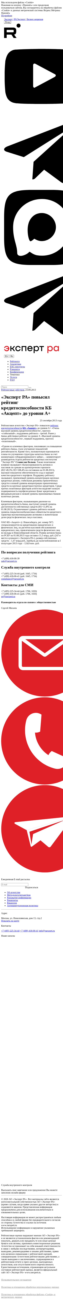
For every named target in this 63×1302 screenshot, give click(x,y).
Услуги (13, 377)
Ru (12, 356)
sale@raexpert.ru (9, 561)
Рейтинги (15, 361)
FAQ (12, 380)
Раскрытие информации (19, 897)
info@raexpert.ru (47, 931)
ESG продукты (17, 366)
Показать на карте (10, 921)
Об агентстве (13, 892)
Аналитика (15, 364)
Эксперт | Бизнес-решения (30, 19)
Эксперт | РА (10, 19)
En (6, 356)
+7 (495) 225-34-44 (10, 931)
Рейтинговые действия (12, 390)
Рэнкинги (15, 369)
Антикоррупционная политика (22, 905)
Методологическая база (18, 895)
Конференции (17, 372)
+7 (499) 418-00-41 (29, 931)
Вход (7, 22)
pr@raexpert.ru (8, 596)
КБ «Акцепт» (30, 428)
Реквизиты (12, 900)
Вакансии (12, 903)
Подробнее (6, 15)
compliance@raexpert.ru (12, 579)
